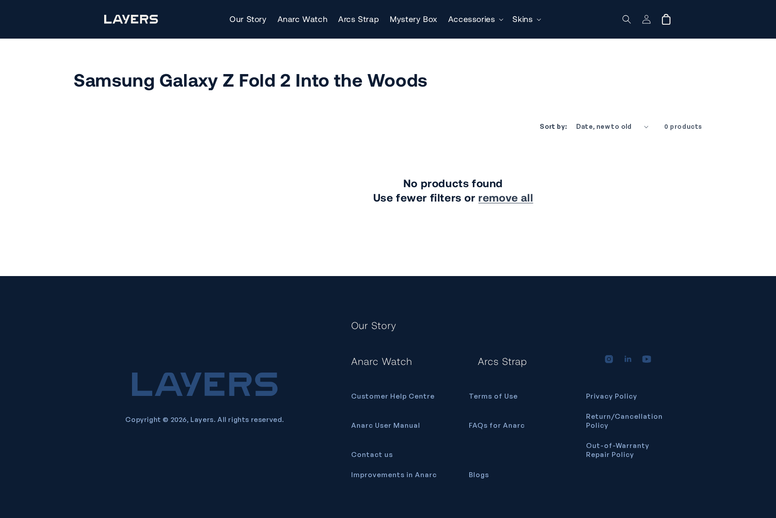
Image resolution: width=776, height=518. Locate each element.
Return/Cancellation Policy (624, 421)
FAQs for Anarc (497, 425)
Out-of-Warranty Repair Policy (617, 450)
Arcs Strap (502, 361)
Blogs (479, 474)
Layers (202, 419)
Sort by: (553, 126)
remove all (505, 197)
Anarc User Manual (385, 425)
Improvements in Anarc (394, 474)
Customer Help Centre (393, 396)
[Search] (626, 19)
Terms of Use (493, 396)
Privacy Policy (611, 396)
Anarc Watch (381, 361)
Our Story (374, 325)
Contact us (372, 454)
